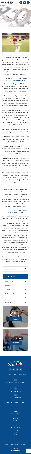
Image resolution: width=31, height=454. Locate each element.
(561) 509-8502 (15, 391)
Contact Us (15, 342)
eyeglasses (8, 285)
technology (8, 302)
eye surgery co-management (12, 294)
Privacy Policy (19, 446)
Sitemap (25, 446)
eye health (8, 289)
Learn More (15, 319)
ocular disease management (12, 298)
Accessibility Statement (9, 446)
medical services (9, 281)
